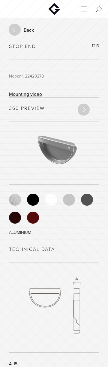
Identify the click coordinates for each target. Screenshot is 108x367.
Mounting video (25, 94)
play (84, 110)
